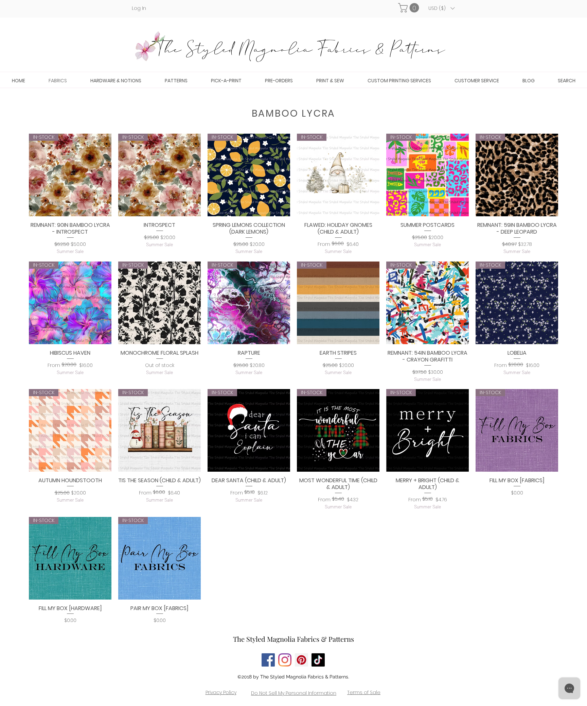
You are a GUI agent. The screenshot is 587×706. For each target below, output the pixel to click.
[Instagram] (284, 660)
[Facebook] (268, 660)
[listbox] (441, 8)
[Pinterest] (301, 660)
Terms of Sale (363, 692)
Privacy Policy (221, 692)
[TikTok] (318, 660)
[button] (409, 8)
